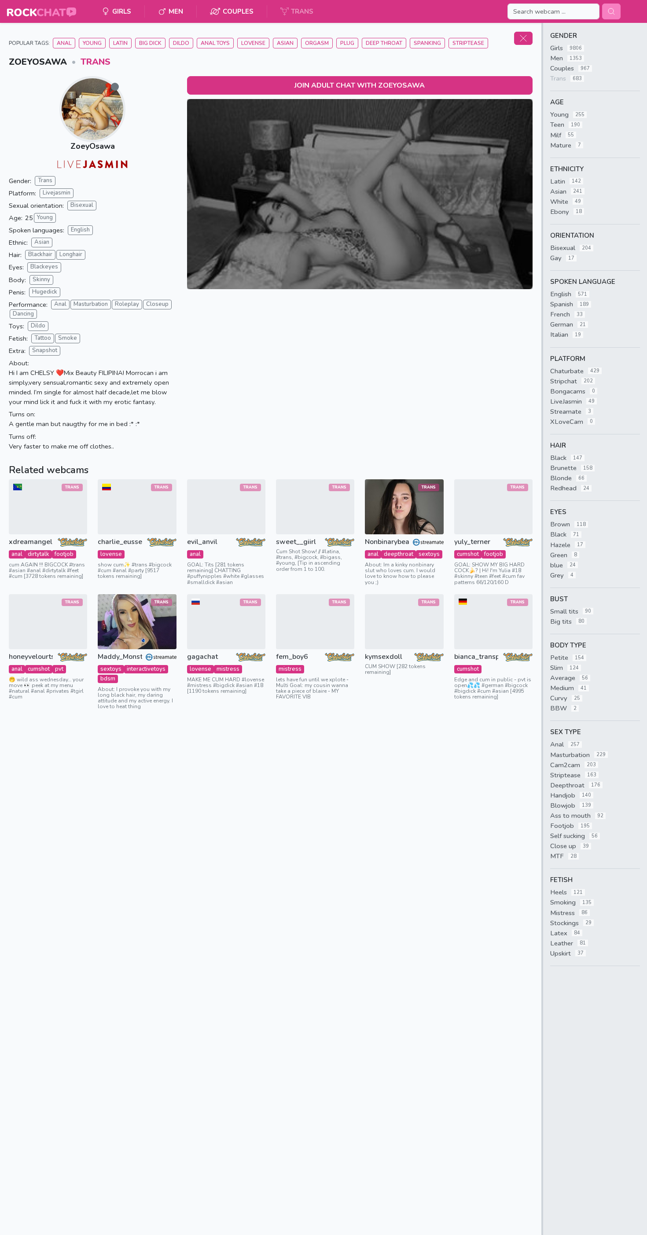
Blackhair (40, 254)
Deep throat (384, 43)
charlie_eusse (120, 542)
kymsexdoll (383, 657)
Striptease (468, 43)
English (80, 230)
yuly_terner (472, 542)
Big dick (150, 43)
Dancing (23, 314)
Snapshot (44, 350)
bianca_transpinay (476, 657)
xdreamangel (30, 542)
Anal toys (215, 43)
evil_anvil (202, 542)
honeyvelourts (31, 657)
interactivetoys (146, 669)
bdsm (107, 679)
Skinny (41, 279)
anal (16, 554)
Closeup (157, 304)
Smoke (67, 338)
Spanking (427, 43)
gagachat (202, 657)
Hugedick (44, 292)
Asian (285, 43)
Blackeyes (44, 267)
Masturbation (91, 304)
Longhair (70, 254)
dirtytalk (38, 554)
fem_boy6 (292, 657)
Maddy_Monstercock (120, 657)
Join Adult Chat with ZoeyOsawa (359, 85)
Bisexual (81, 205)
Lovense (253, 43)
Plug (347, 43)
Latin (120, 43)
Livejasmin (56, 193)
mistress (228, 669)
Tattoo (42, 338)
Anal (64, 43)
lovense (111, 554)
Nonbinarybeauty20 (387, 542)
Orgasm (317, 43)
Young (92, 43)
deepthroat (398, 554)
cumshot (468, 554)
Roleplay (127, 304)
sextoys (429, 554)
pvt (59, 669)
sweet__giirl (296, 542)
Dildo (181, 43)
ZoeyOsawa (92, 146)
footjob (64, 554)
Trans (95, 62)
